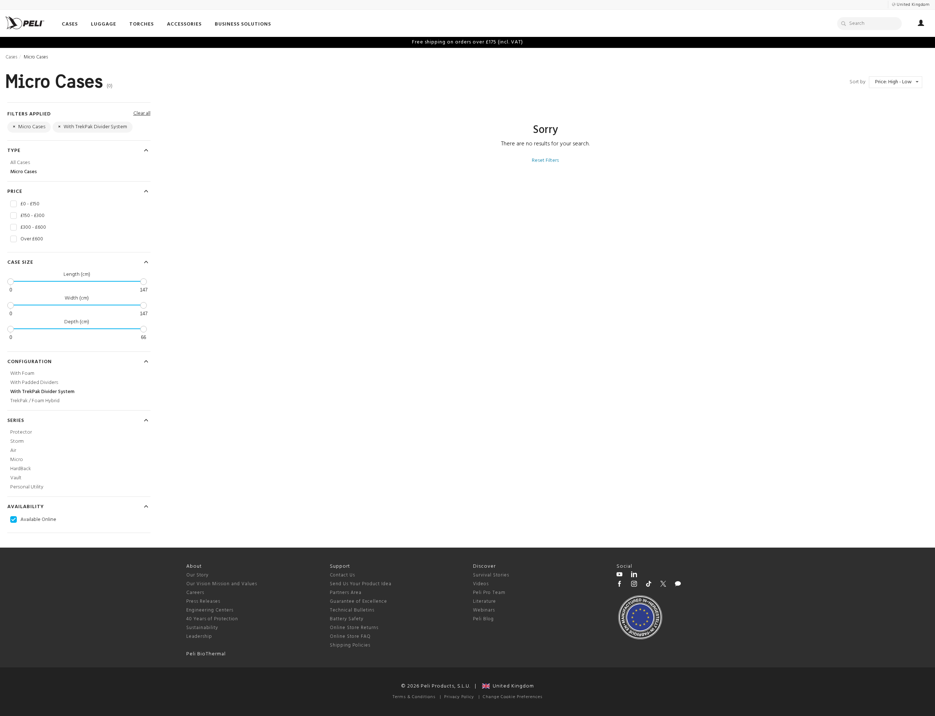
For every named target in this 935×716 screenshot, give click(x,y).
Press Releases (203, 601)
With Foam (22, 373)
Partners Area (346, 593)
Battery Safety (346, 619)
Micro (16, 460)
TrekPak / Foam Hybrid (35, 401)
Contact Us (342, 575)
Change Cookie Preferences (512, 697)
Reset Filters (545, 160)
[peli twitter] (663, 584)
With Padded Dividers (34, 382)
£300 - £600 (33, 227)
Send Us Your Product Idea (361, 584)
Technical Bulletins (352, 610)
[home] (24, 22)
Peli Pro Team (489, 593)
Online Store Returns (354, 628)
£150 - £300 (32, 216)
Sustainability (202, 628)
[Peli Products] (619, 584)
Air (13, 450)
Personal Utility (26, 487)
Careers (195, 593)
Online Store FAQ (350, 636)
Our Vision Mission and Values (221, 584)
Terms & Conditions (414, 697)
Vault (16, 478)
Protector (21, 432)
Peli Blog (483, 619)
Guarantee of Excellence (358, 601)
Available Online (38, 519)
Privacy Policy (459, 697)
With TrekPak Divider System (42, 392)
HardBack (20, 469)
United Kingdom (512, 686)
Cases (11, 57)
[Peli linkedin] (634, 575)
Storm (17, 441)
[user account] (921, 24)
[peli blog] (678, 584)
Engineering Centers (209, 610)
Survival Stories (491, 575)
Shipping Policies (350, 645)
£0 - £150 (29, 204)
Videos (481, 584)
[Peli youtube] (619, 575)
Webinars (484, 610)
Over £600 (31, 239)
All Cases (20, 163)
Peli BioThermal (206, 654)
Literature (484, 601)
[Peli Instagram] (634, 584)
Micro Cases (23, 172)
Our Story (197, 575)
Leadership (199, 636)
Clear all (141, 113)
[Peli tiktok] (649, 584)
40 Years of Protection (212, 619)
